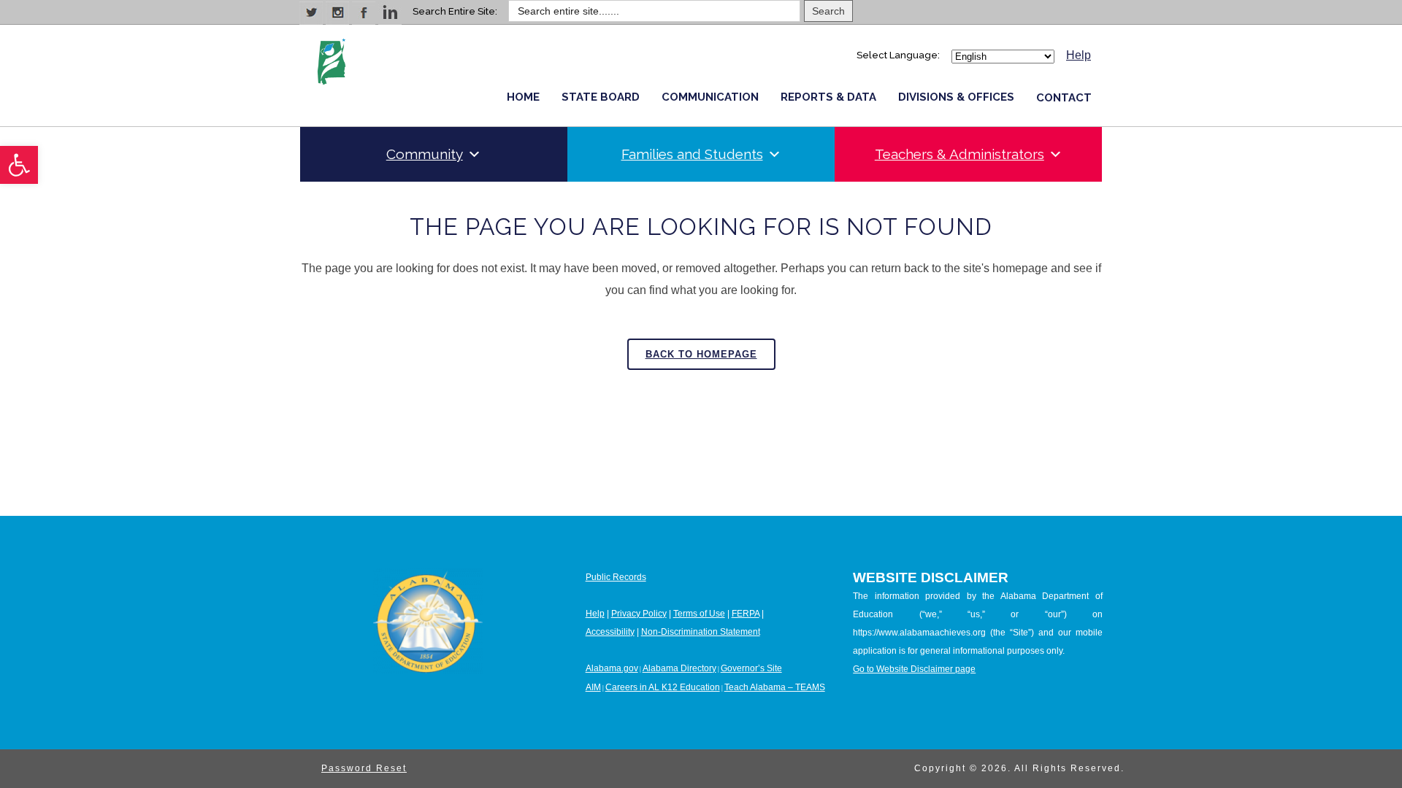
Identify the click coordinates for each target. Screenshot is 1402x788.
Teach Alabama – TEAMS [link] (774, 687)
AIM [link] (593, 687)
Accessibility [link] (610, 632)
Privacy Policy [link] (639, 614)
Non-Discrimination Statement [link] (700, 632)
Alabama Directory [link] (679, 668)
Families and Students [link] (692, 154)
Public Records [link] (616, 577)
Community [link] (424, 154)
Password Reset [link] (364, 768)
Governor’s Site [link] (751, 668)
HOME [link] (523, 97)
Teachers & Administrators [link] (959, 154)
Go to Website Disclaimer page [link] (914, 669)
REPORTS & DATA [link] (828, 97)
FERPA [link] (745, 614)
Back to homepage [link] (701, 354)
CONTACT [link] (1064, 97)
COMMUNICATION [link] (710, 97)
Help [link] (1078, 55)
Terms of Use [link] (699, 614)
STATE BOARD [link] (601, 97)
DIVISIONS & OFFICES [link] (956, 97)
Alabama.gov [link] (612, 668)
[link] (19, 165)
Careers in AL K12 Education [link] (662, 687)
